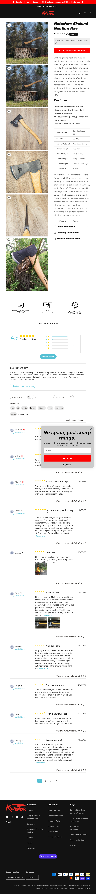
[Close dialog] (91, 429)
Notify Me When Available (72, 50)
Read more (40, 536)
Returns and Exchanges (74, 827)
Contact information (68, 888)
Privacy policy (85, 885)
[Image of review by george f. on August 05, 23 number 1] (41, 569)
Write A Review (48, 356)
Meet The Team (54, 810)
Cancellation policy (83, 888)
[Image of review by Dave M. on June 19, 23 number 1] (41, 622)
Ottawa (30, 837)
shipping (42, 408)
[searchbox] (18, 397)
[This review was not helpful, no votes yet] (83, 472)
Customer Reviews (77, 840)
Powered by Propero (60, 885)
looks (50, 408)
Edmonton (31, 824)
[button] (4, 13)
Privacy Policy (53, 831)
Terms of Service (55, 837)
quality (24, 408)
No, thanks (67, 465)
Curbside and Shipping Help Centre (79, 819)
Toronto (30, 843)
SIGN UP (67, 458)
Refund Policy (53, 826)
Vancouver (31, 848)
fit (18, 408)
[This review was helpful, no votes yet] (79, 472)
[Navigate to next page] (62, 781)
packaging (59, 408)
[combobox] (42, 397)
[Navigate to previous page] (34, 781)
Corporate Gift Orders (78, 835)
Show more (23, 414)
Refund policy (74, 885)
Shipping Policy (54, 821)
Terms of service (41, 888)
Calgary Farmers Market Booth (33, 817)
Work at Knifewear (55, 816)
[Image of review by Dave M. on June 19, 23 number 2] (54, 622)
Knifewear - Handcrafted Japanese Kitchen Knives (37, 885)
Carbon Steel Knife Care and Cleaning (77, 811)
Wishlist (73, 845)
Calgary (30, 810)
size (12, 408)
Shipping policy (54, 888)
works (13, 414)
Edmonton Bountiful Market (35, 830)
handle (32, 408)
